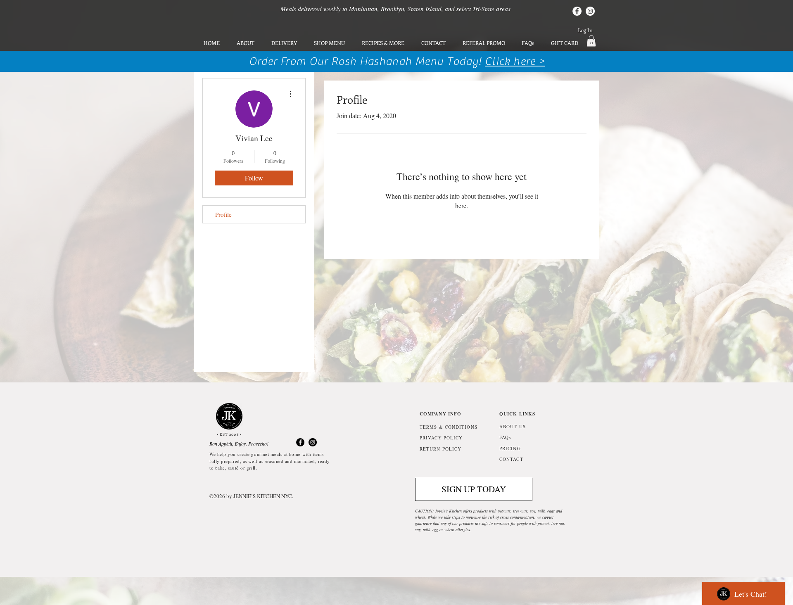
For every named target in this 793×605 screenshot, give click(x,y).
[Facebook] (577, 11)
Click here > (515, 61)
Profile (223, 214)
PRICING (510, 448)
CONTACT (511, 459)
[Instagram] (590, 11)
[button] (591, 40)
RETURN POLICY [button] (440, 449)
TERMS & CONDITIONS (448, 427)
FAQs (505, 437)
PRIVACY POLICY (441, 437)
